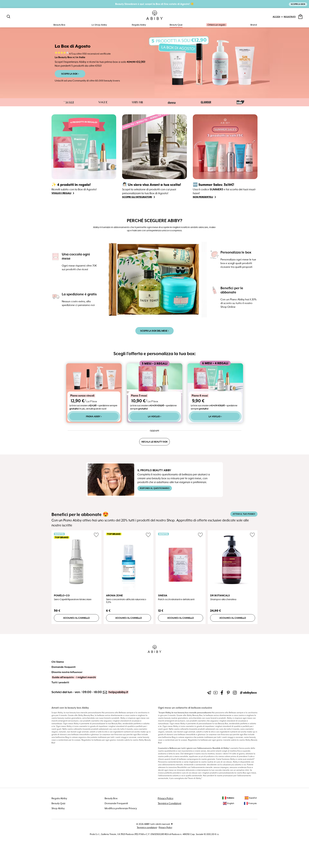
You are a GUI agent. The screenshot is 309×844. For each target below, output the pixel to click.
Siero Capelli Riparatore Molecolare (72, 599)
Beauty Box (111, 798)
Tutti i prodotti (60, 682)
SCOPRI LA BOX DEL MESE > (154, 330)
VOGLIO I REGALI (61, 193)
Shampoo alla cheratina (223, 599)
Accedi (276, 16)
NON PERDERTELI (203, 197)
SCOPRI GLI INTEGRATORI (137, 197)
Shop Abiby (58, 808)
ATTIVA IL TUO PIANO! (244, 514)
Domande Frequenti (116, 803)
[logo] (154, 15)
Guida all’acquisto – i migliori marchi (74, 677)
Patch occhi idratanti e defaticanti (176, 599)
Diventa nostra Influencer (67, 672)
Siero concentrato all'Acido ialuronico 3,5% (126, 601)
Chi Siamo (58, 661)
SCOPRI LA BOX (298, 4)
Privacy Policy (165, 798)
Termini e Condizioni (169, 803)
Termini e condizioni (147, 827)
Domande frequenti (63, 667)
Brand (253, 24)
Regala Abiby (139, 24)
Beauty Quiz (176, 24)
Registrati (290, 16)
